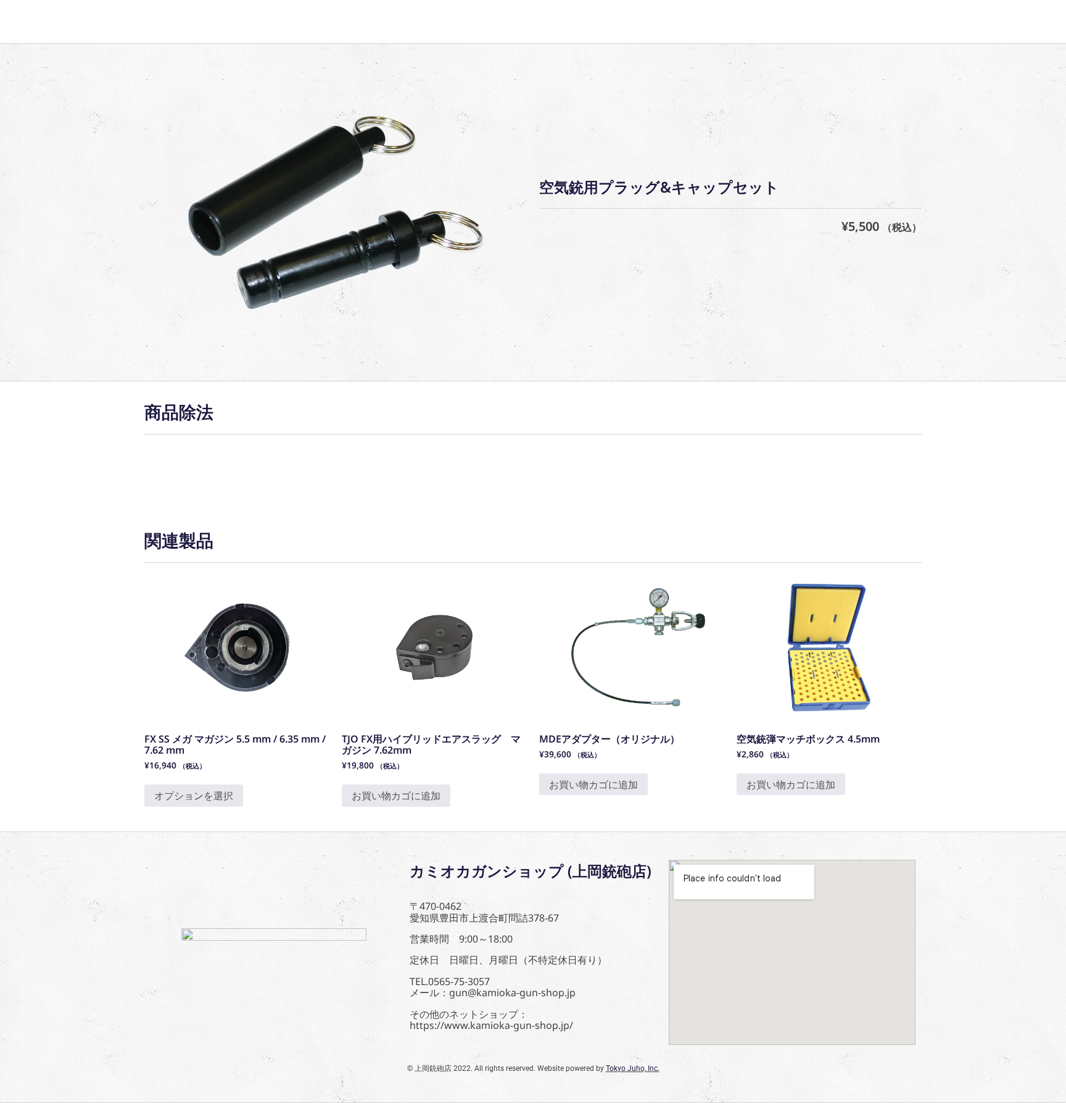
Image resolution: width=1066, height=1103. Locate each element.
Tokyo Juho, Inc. (632, 1068)
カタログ (249, 21)
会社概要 (325, 21)
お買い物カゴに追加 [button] (396, 795)
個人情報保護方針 (421, 21)
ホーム (177, 21)
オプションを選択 (193, 795)
